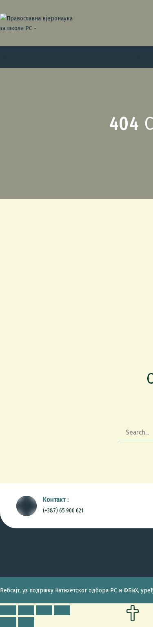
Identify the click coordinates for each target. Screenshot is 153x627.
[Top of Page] (132, 614)
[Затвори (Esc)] (8, 610)
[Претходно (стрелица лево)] (8, 622)
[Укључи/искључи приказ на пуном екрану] (44, 610)
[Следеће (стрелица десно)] (26, 622)
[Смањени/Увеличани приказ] (62, 610)
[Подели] (26, 610)
